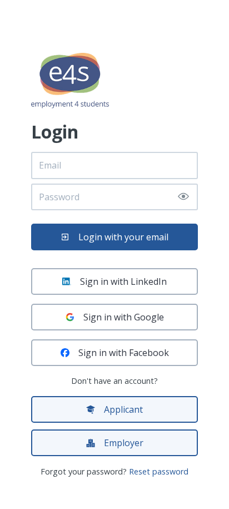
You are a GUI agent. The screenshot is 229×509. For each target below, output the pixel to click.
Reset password (158, 471)
